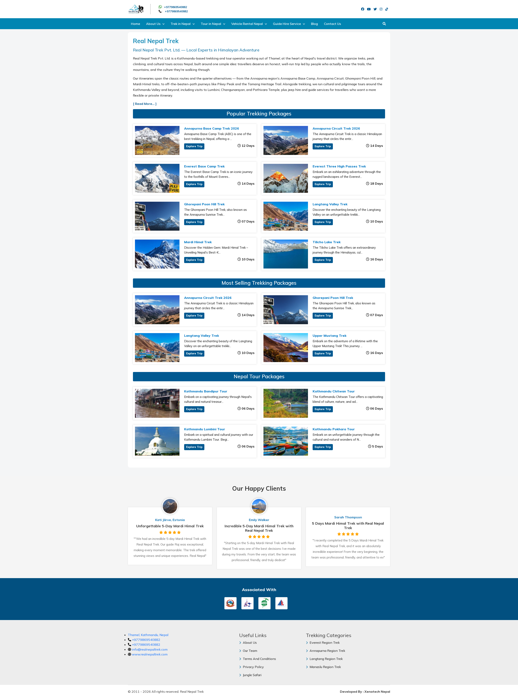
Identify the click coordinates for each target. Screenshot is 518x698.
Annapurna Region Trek (327, 651)
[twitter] (376, 9)
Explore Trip (194, 146)
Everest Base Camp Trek (204, 166)
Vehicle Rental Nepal (247, 24)
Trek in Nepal (181, 24)
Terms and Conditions (259, 659)
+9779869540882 (175, 7)
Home (135, 24)
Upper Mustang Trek (329, 336)
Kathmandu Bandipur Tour (205, 391)
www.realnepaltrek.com (150, 654)
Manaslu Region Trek (325, 667)
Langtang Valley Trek (330, 204)
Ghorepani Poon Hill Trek (204, 204)
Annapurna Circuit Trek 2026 (336, 128)
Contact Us (332, 24)
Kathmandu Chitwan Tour (334, 391)
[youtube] (370, 9)
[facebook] (363, 9)
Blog (314, 24)
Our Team (249, 651)
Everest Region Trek (324, 642)
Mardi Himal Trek (198, 242)
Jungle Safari (251, 675)
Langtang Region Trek (326, 659)
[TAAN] (264, 603)
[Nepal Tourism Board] (247, 603)
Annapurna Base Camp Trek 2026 (211, 128)
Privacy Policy (253, 667)
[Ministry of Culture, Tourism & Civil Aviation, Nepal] (230, 603)
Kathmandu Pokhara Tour (334, 429)
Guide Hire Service (287, 24)
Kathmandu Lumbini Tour (204, 429)
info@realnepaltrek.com (150, 649)
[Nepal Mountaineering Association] (281, 603)
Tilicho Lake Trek (327, 242)
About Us (153, 24)
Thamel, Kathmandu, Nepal (148, 635)
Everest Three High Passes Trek (339, 166)
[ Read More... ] (145, 104)
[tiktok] (387, 9)
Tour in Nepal (211, 24)
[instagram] (382, 9)
